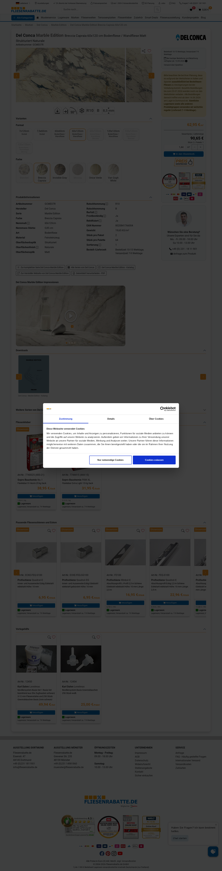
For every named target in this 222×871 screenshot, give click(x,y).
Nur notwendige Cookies (110, 460)
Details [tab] (111, 418)
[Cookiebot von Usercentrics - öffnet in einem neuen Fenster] (162, 409)
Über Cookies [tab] (156, 418)
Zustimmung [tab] (65, 418)
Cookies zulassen (154, 460)
